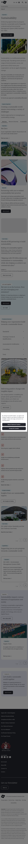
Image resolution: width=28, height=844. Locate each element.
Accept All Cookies (14, 428)
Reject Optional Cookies (14, 424)
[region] (14, 422)
